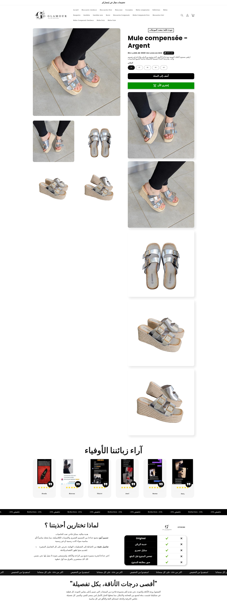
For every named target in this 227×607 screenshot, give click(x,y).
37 (139, 67)
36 (131, 67)
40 (164, 67)
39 (156, 67)
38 (147, 67)
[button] (182, 15)
